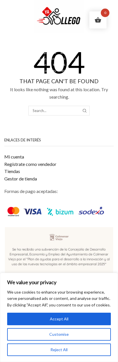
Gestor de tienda (20, 178)
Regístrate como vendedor (30, 164)
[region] (59, 317)
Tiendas (12, 171)
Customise (59, 334)
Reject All (59, 349)
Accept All (59, 318)
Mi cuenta (14, 156)
